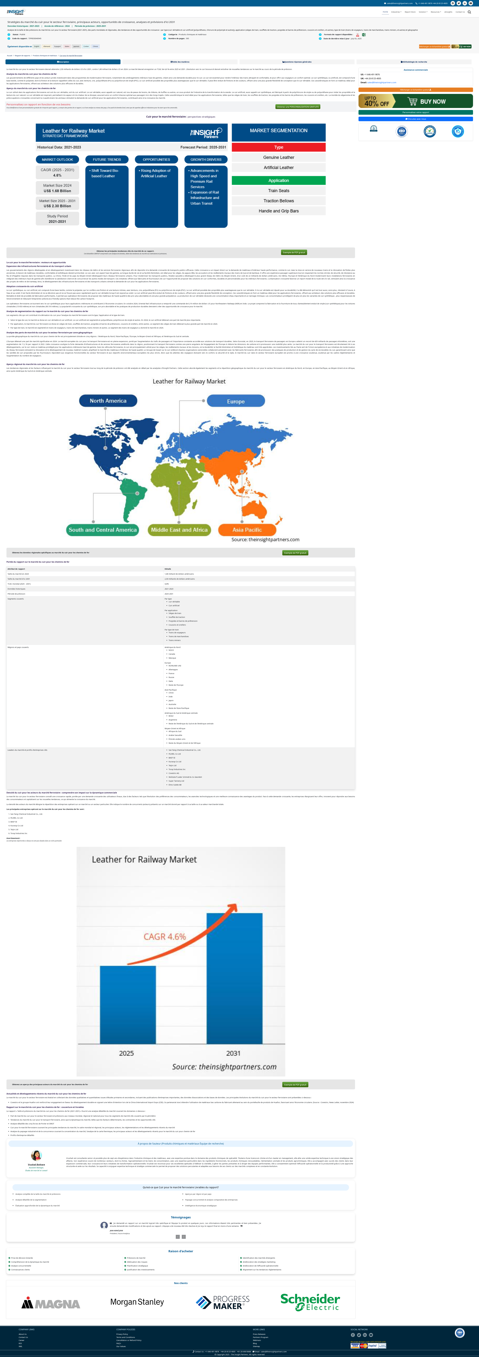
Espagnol (57, 46)
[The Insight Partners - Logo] (16, 11)
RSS (20, 1343)
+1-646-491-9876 (425, 3)
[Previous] (168, 1240)
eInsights (448, 12)
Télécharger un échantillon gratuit (433, 46)
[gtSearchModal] (470, 12)
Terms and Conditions (125, 1337)
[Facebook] (453, 3)
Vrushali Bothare (36, 1164)
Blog (255, 1343)
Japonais (76, 46)
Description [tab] (64, 62)
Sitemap (256, 1346)
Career (21, 1340)
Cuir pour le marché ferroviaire (71, 55)
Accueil (9, 55)
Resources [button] (435, 12)
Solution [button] (422, 12)
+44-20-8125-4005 (440, 3)
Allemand (46, 46)
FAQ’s (118, 1343)
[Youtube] (371, 1337)
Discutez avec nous (417, 119)
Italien (67, 46)
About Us (23, 1334)
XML (20, 1346)
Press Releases (259, 1334)
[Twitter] (459, 3)
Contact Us (460, 12)
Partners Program (260, 1337)
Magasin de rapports (22, 55)
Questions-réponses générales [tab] (297, 62)
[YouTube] (471, 3)
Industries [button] (395, 12)
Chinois (95, 46)
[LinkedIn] (465, 3)
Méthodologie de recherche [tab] (414, 62)
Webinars (257, 1340)
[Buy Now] (461, 46)
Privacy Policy (122, 1334)
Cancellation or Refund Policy (128, 1340)
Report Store (410, 12)
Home (385, 12)
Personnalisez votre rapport (416, 112)
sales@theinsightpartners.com (399, 3)
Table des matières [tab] (180, 62)
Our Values (121, 1346)
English (36, 46)
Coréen (86, 46)
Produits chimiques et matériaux (45, 55)
